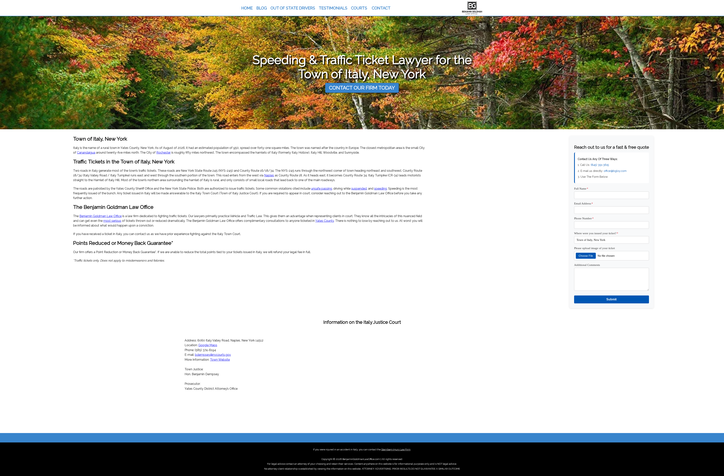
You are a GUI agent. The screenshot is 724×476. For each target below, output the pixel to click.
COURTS (359, 8)
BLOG (261, 8)
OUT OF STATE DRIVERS (293, 8)
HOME (247, 8)
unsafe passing (321, 188)
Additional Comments (587, 264)
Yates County (324, 221)
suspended (359, 188)
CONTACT (381, 8)
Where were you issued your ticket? (596, 233)
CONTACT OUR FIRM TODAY (362, 88)
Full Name (581, 188)
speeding (380, 188)
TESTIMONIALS (333, 8)
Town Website (220, 359)
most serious (112, 221)
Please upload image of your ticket (594, 248)
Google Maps (207, 345)
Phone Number (584, 218)
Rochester (163, 152)
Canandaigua (86, 152)
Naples (269, 175)
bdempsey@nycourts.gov (213, 355)
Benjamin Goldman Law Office (100, 216)
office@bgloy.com (615, 170)
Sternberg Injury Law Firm (395, 449)
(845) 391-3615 (600, 164)
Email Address (583, 203)
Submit (611, 299)
